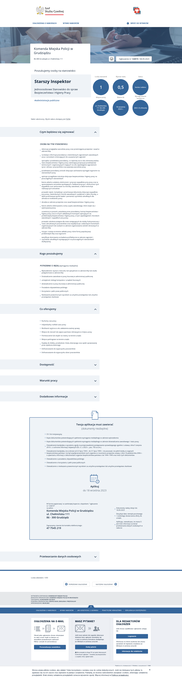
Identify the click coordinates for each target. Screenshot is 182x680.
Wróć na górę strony (91, 606)
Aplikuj (94, 488)
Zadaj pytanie (91, 647)
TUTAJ (68, 119)
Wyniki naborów (71, 23)
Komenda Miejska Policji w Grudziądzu (53, 51)
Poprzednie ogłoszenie (78, 584)
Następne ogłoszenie (104, 584)
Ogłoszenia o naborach (45, 23)
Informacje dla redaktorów (132, 651)
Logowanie (132, 636)
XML (149, 666)
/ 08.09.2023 (134, 59)
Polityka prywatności (140, 666)
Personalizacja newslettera (50, 647)
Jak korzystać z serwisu (87, 610)
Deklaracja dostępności (135, 610)
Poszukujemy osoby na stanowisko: (55, 70)
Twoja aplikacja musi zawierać (94, 426)
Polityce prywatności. (120, 675)
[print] (111, 59)
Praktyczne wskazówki (112, 610)
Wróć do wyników (139, 23)
